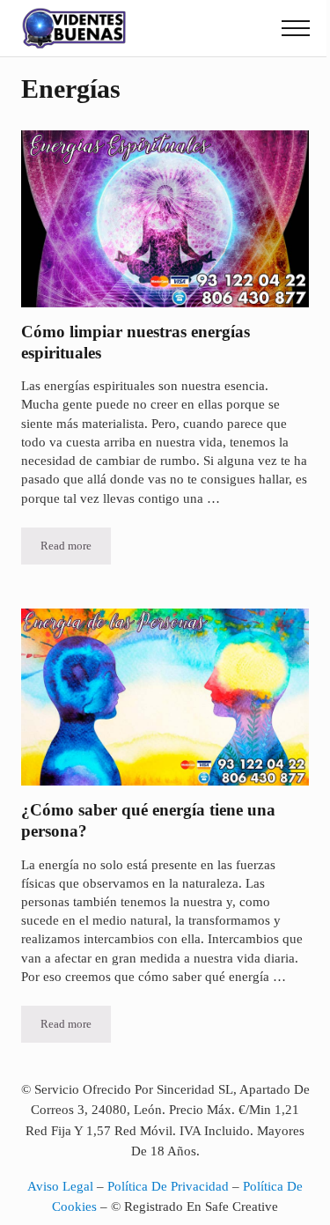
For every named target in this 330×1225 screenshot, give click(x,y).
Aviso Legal (60, 1186)
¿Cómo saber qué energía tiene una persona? (148, 820)
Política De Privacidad (168, 1186)
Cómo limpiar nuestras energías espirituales (135, 342)
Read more (75, 549)
